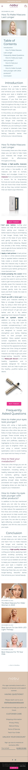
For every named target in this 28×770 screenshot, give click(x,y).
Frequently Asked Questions (14, 55)
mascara (4, 177)
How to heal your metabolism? (10, 460)
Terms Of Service (14, 729)
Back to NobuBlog (14, 665)
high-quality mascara (18, 549)
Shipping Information (14, 719)
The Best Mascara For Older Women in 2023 (13, 604)
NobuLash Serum (11, 359)
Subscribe (22, 748)
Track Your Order (14, 732)
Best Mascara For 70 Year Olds (12, 653)
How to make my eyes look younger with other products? (12, 70)
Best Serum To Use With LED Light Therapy (13, 628)
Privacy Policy (14, 723)
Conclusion (8, 76)
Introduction (8, 47)
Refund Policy (14, 726)
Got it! (14, 767)
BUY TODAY (14, 222)
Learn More (22, 765)
